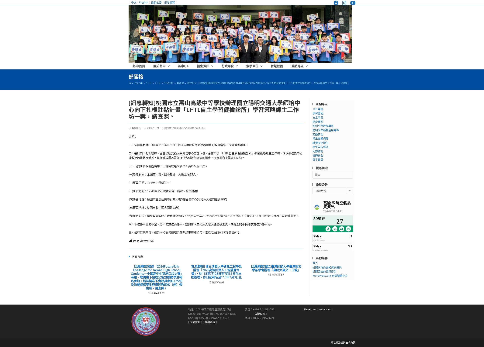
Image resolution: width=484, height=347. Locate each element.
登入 (315, 263)
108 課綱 (318, 109)
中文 (134, 2)
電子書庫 (318, 159)
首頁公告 (200, 128)
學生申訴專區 (320, 147)
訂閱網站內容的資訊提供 (327, 267)
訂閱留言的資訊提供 (324, 271)
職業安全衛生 (320, 143)
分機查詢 (259, 313)
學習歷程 (318, 113)
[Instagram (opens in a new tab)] (344, 3)
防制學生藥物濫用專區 (326, 130)
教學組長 (136, 128)
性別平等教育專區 (323, 126)
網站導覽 (169, 2)
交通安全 (318, 134)
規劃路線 (210, 322)
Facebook (310, 309)
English (143, 2)
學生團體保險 (320, 138)
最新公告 (156, 2)
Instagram (325, 309)
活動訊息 (189, 128)
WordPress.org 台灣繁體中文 (330, 275)
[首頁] (130, 83)
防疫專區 (318, 121)
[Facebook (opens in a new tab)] (336, 3)
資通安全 (318, 155)
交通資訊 (195, 322)
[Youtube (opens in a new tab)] (351, 3)
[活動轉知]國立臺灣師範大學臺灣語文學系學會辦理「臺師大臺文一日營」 (276, 268)
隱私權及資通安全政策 (343, 342)
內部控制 (318, 151)
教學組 (168, 128)
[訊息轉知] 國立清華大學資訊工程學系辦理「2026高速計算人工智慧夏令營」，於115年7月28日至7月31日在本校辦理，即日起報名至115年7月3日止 (216, 272)
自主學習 (318, 117)
